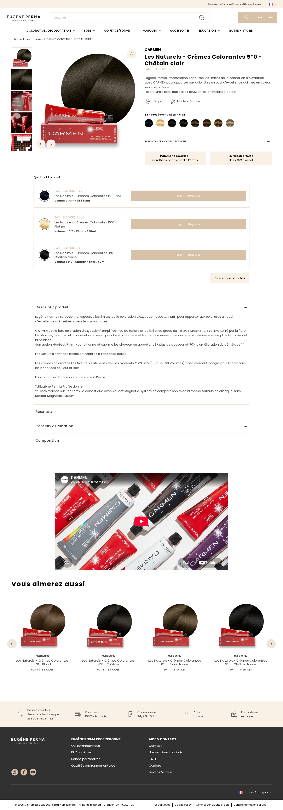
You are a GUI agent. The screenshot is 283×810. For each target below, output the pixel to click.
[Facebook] (24, 772)
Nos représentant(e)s (166, 752)
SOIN (87, 31)
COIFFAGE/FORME (117, 31)
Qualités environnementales (93, 765)
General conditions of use (250, 804)
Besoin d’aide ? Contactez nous (165, 141)
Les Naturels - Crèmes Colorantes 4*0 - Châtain (108, 662)
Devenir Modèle (160, 772)
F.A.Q (152, 759)
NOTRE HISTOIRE (241, 31)
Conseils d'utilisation (54, 426)
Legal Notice (162, 804)
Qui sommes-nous (85, 745)
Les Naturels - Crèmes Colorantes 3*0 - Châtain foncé (240, 662)
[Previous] (40, 144)
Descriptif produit (52, 307)
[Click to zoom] (131, 53)
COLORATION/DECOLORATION (49, 31)
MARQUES (150, 31)
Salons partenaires (85, 759)
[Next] (51, 144)
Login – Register (188, 195)
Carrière (155, 765)
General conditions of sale (212, 804)
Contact (155, 745)
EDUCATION (207, 31)
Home (18, 39)
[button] (272, 4)
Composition (47, 440)
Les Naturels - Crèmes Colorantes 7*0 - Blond (42, 662)
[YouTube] (33, 772)
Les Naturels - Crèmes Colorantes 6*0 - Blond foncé (174, 662)
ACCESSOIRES (180, 31)
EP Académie (81, 752)
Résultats (44, 411)
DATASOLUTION (125, 804)
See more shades (229, 278)
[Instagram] (14, 772)
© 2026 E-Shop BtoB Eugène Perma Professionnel (46, 804)
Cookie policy (183, 804)
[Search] (129, 17)
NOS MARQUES (34, 39)
